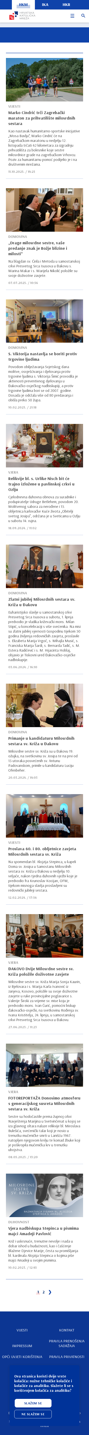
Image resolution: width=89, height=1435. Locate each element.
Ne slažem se (33, 1414)
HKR (66, 4)
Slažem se (33, 1403)
